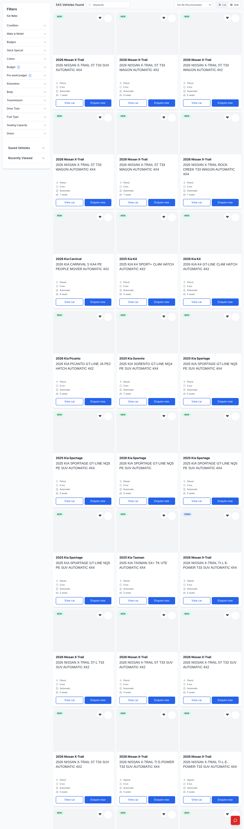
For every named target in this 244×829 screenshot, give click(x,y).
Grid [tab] (236, 4)
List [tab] (224, 4)
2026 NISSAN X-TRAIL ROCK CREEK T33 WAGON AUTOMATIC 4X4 (209, 169)
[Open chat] (235, 820)
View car (69, 103)
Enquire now (97, 103)
